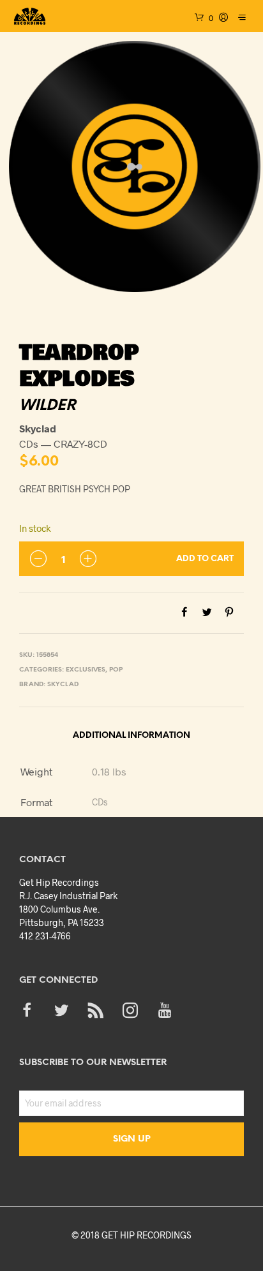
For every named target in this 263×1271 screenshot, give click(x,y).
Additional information (131, 735)
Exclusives (85, 669)
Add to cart (205, 559)
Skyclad (63, 684)
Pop (116, 669)
